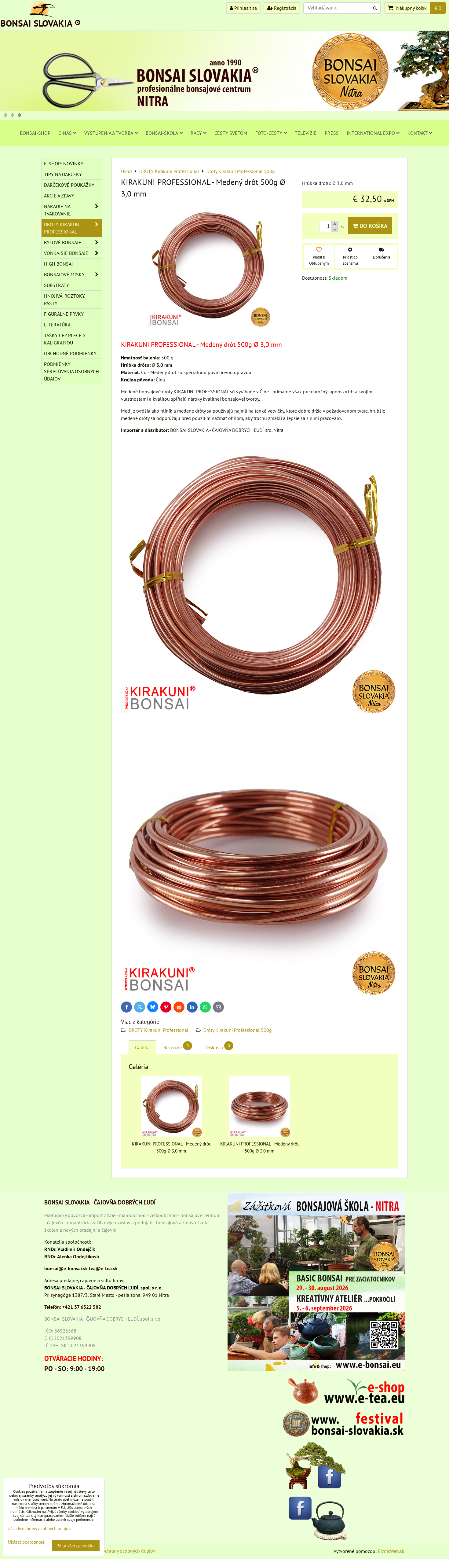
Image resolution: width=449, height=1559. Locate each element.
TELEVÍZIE (306, 133)
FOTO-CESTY (268, 133)
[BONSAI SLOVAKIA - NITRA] (224, 109)
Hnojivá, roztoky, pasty (65, 299)
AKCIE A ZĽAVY (59, 196)
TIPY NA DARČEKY (63, 174)
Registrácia (285, 8)
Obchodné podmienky (70, 353)
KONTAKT (417, 133)
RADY (196, 133)
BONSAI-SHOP (35, 133)
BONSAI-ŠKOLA (162, 133)
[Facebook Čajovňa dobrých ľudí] (316, 1517)
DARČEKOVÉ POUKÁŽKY (69, 185)
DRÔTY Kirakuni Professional (158, 1030)
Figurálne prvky (64, 314)
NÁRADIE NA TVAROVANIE (57, 210)
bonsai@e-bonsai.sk (66, 1268)
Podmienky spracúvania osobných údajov (71, 371)
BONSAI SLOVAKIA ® (40, 23)
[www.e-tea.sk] (344, 1402)
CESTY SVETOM (230, 133)
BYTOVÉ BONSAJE (62, 242)
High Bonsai (58, 264)
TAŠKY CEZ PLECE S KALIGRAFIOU (65, 339)
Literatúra (57, 325)
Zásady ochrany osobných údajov (121, 1551)
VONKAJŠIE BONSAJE (66, 253)
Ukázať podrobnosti (27, 1542)
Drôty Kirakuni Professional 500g (237, 1030)
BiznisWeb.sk (391, 1551)
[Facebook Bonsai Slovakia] (316, 1465)
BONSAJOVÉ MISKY (64, 274)
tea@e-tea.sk (103, 1268)
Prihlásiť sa (245, 8)
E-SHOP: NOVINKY (63, 163)
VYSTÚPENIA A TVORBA (108, 133)
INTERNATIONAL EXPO (371, 133)
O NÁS (65, 133)
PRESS (332, 133)
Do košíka (373, 226)
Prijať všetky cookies (76, 1546)
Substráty (56, 285)
